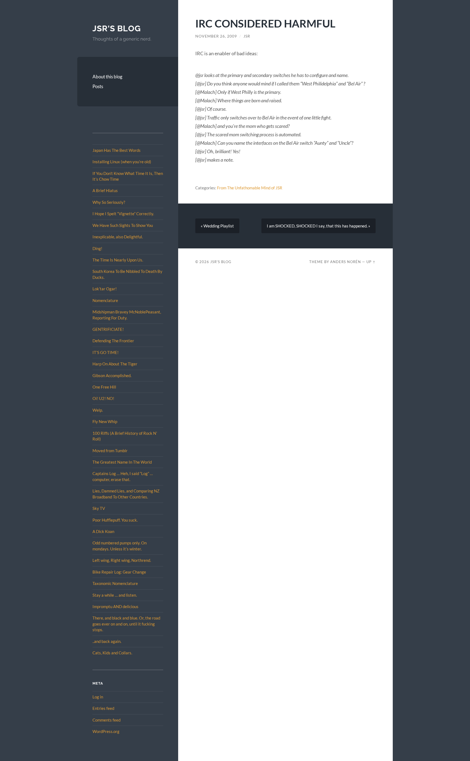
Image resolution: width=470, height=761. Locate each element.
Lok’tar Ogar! (104, 288)
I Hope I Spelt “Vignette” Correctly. (123, 213)
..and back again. (106, 641)
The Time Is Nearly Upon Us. (117, 259)
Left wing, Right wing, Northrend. (121, 560)
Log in (97, 696)
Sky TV (98, 508)
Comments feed (106, 719)
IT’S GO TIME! (105, 352)
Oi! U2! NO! (103, 398)
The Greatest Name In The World (122, 462)
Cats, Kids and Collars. (112, 652)
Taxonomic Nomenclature (115, 583)
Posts (97, 86)
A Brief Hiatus (105, 190)
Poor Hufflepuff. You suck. (115, 519)
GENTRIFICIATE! (108, 329)
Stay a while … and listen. (114, 595)
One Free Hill (104, 386)
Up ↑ (371, 262)
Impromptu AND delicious (115, 606)
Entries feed (103, 708)
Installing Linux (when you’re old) (121, 161)
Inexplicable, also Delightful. (117, 236)
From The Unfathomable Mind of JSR (249, 187)
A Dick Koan (103, 531)
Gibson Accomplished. (111, 375)
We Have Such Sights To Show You (122, 225)
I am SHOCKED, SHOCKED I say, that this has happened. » (318, 225)
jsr (246, 36)
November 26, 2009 (216, 36)
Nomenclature (105, 300)
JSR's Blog (116, 28)
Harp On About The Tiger (114, 363)
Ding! (97, 248)
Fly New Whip (104, 421)
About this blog (107, 76)
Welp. (97, 410)
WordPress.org (105, 731)
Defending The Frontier (113, 340)
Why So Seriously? (108, 202)
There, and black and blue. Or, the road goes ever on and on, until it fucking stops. (126, 623)
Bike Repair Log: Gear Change (119, 571)
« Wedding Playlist (217, 225)
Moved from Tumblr (110, 450)
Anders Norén (345, 262)
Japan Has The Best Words (116, 150)
